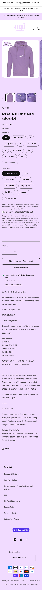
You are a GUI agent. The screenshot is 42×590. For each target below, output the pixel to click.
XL (29, 150)
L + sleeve (17, 150)
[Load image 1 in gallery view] (10, 97)
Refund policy (24, 585)
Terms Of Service (10, 513)
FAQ (5, 495)
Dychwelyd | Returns (11, 474)
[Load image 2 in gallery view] (21, 97)
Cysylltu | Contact (10, 480)
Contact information (11, 585)
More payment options (21, 268)
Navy (26, 173)
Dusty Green (10, 180)
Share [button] (7, 449)
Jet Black (8, 192)
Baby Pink (25, 180)
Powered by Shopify (20, 581)
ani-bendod (10, 581)
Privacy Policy (9, 507)
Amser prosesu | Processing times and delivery (18, 487)
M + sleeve (32, 144)
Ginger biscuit (10, 198)
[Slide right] (39, 98)
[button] (3, 28)
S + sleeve (9, 144)
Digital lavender (11, 173)
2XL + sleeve (11, 163)
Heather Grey (26, 186)
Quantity (5, 246)
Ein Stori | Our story (12, 501)
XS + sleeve (18, 138)
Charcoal (22, 192)
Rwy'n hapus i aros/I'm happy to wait (18, 212)
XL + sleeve (9, 157)
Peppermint (9, 186)
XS (6, 138)
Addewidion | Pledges (11, 519)
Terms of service (34, 581)
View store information (13, 285)
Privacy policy (35, 585)
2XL (22, 157)
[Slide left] (2, 98)
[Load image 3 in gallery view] (32, 97)
